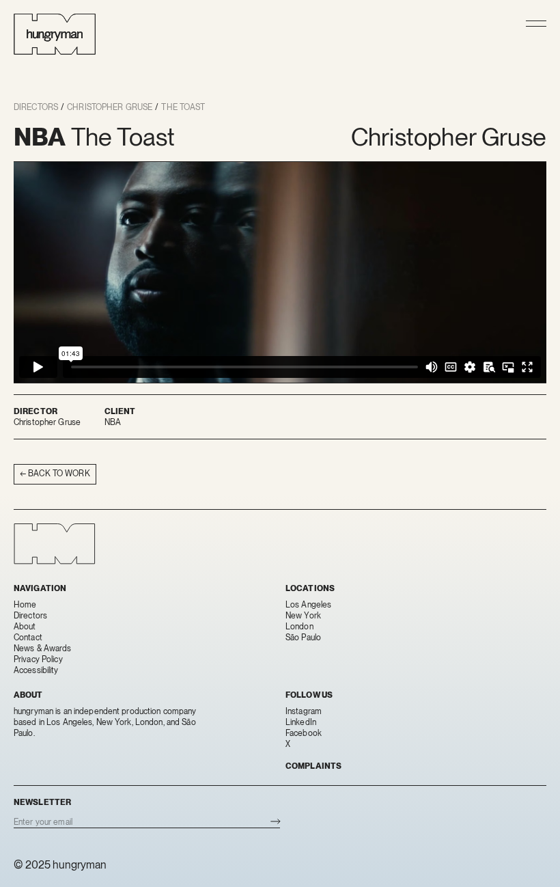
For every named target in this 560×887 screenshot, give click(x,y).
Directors (36, 107)
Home (25, 605)
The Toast (183, 107)
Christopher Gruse (109, 107)
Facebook (303, 733)
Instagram (303, 711)
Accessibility (36, 670)
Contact (28, 637)
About (25, 626)
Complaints (313, 766)
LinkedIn (300, 722)
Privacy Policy (38, 659)
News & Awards (43, 648)
